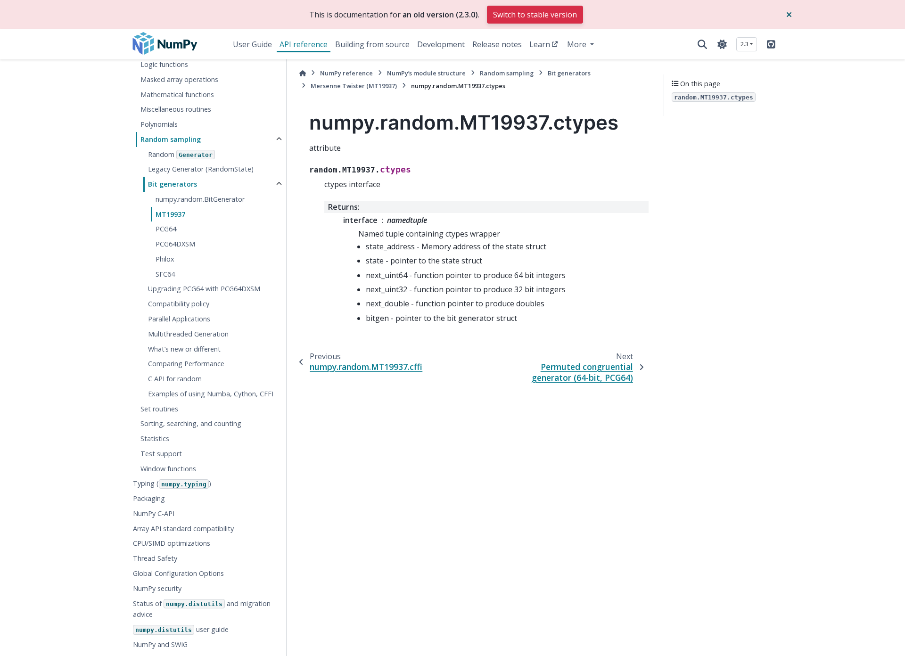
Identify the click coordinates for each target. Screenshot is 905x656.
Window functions (168, 468)
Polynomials (159, 124)
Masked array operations (179, 79)
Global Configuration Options (178, 573)
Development (441, 44)
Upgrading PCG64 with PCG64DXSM (204, 288)
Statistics (154, 438)
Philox (165, 258)
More (577, 44)
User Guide (252, 44)
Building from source (372, 44)
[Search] (702, 44)
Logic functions (164, 64)
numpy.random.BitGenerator (200, 199)
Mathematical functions (177, 94)
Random (180, 154)
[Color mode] (722, 44)
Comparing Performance (186, 363)
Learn (539, 44)
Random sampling (170, 139)
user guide (182, 629)
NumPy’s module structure (426, 73)
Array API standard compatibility (183, 528)
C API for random (175, 378)
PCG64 (166, 228)
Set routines (159, 408)
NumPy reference (346, 73)
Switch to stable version (535, 14)
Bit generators (172, 184)
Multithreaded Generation (188, 333)
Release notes (497, 44)
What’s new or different (184, 348)
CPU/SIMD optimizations (171, 543)
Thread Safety (155, 558)
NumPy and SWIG (160, 644)
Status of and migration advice (202, 609)
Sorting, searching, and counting (190, 423)
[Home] (302, 73)
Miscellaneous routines (175, 109)
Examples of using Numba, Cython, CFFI (210, 393)
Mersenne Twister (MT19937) (354, 86)
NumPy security (157, 588)
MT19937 (170, 214)
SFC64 (165, 274)
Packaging (149, 498)
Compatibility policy (178, 303)
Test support (161, 453)
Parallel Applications (179, 318)
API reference (304, 44)
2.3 (744, 44)
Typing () (172, 483)
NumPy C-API (153, 513)
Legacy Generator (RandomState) (201, 168)
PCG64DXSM (175, 243)
